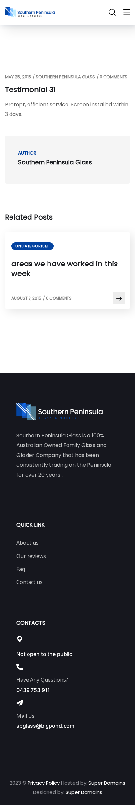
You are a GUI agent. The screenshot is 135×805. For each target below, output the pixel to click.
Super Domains (106, 782)
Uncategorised (32, 246)
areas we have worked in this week (64, 269)
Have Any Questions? (42, 679)
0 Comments (113, 77)
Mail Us (25, 715)
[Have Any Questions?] (19, 667)
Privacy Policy (44, 782)
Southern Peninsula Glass (65, 77)
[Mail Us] (19, 703)
